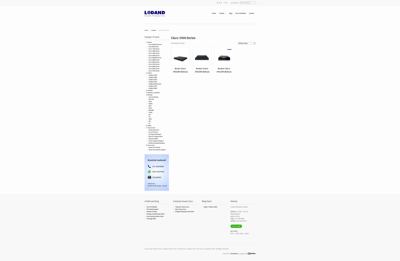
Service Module (153, 97)
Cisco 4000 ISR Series (155, 44)
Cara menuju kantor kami (155, 216)
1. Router (153, 30)
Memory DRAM (153, 139)
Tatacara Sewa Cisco (182, 207)
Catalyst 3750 (153, 86)
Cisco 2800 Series (154, 60)
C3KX (150, 101)
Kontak (251, 13)
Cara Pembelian (240, 13)
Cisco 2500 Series (154, 55)
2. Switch (149, 73)
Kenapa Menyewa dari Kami (184, 212)
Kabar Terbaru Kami (210, 207)
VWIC (150, 119)
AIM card (151, 99)
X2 (149, 123)
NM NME (151, 110)
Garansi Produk (151, 212)
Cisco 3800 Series (154, 66)
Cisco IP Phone (153, 132)
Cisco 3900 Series (154, 69)
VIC (150, 117)
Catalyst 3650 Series (155, 84)
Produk (221, 13)
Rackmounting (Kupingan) (157, 143)
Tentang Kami (151, 219)
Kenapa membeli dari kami (155, 214)
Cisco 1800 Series (154, 51)
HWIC (150, 108)
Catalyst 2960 (153, 77)
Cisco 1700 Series (154, 49)
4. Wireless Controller (153, 93)
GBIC (150, 106)
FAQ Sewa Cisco (180, 209)
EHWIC (151, 104)
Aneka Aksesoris (154, 130)
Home (214, 13)
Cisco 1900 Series (154, 53)
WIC (150, 121)
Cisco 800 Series (154, 47)
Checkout (236, 3)
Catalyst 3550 (153, 79)
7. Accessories (150, 128)
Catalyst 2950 (153, 75)
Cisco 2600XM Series (155, 58)
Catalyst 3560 (153, 82)
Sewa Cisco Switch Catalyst (157, 150)
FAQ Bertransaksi (152, 209)
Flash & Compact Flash (156, 136)
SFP (150, 115)
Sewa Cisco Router (154, 147)
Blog (230, 13)
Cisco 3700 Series (154, 64)
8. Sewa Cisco (150, 145)
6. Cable (148, 125)
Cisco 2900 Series (154, 62)
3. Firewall (149, 90)
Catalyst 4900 (153, 88)
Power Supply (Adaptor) (156, 141)
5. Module (149, 95)
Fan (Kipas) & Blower (155, 134)
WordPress (234, 254)
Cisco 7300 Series (154, 71)
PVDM (150, 112)
